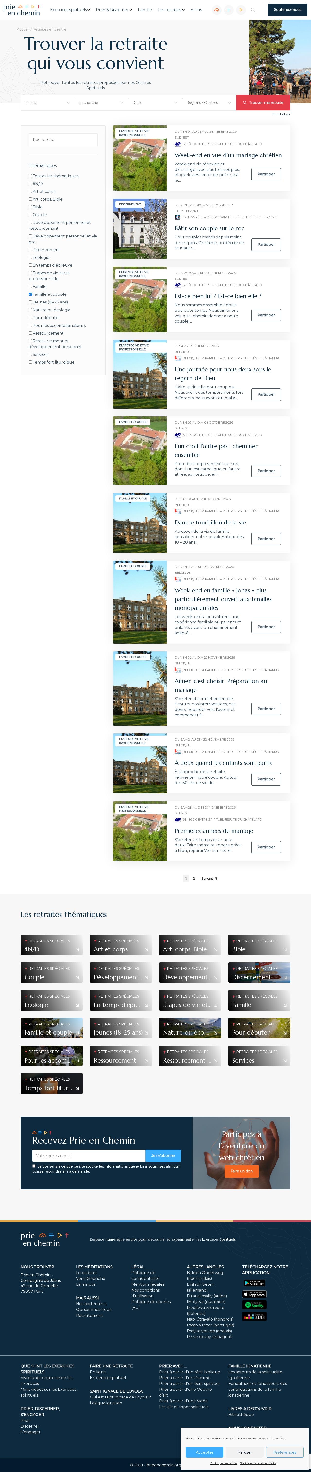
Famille (145, 10)
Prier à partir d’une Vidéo (183, 1401)
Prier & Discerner (112, 10)
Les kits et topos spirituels (183, 1407)
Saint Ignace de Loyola (116, 1391)
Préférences (284, 1452)
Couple (40, 215)
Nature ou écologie (51, 310)
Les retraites (169, 10)
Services (40, 354)
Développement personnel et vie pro (63, 239)
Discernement (46, 249)
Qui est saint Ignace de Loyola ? (120, 1397)
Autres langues (205, 1267)
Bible (38, 207)
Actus (196, 10)
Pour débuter (46, 317)
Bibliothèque (241, 1414)
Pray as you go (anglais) (209, 1331)
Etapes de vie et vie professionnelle (49, 276)
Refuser (245, 1452)
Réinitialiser (281, 114)
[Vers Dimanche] (229, 10)
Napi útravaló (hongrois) (210, 1319)
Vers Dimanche (90, 1278)
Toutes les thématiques (55, 176)
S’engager (31, 1432)
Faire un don (242, 1171)
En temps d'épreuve (52, 265)
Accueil (23, 29)
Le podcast (86, 1272)
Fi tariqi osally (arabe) (207, 1296)
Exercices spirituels (68, 10)
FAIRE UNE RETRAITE (111, 1366)
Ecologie (41, 257)
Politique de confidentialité (258, 1463)
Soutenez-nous (287, 10)
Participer (266, 174)
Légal (137, 1267)
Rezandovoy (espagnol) (210, 1336)
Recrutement (89, 1315)
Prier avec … (173, 1366)
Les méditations (94, 1267)
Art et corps (44, 191)
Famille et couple (50, 294)
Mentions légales (147, 1284)
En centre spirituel (108, 1377)
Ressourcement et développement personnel (55, 344)
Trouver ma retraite (266, 102)
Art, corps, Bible (48, 199)
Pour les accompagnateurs (59, 325)
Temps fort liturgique (54, 362)
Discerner (30, 1426)
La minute (86, 1284)
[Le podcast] (217, 10)
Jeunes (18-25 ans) (50, 302)
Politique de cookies (223, 1463)
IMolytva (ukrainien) (206, 1302)
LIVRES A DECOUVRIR (250, 1409)
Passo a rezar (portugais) (210, 1325)
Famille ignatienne (250, 1366)
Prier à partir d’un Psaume (184, 1377)
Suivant (207, 878)
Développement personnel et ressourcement (60, 225)
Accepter (204, 1452)
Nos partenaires (91, 1303)
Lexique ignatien (106, 1403)
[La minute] (241, 10)
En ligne (98, 1372)
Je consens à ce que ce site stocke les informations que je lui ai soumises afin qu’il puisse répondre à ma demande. (106, 1169)
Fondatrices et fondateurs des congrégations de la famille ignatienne (257, 1389)
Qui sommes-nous (93, 1309)
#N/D (38, 183)
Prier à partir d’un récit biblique (189, 1372)
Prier (25, 1420)
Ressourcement (48, 333)
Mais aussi (87, 1298)
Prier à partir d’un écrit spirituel (189, 1383)
